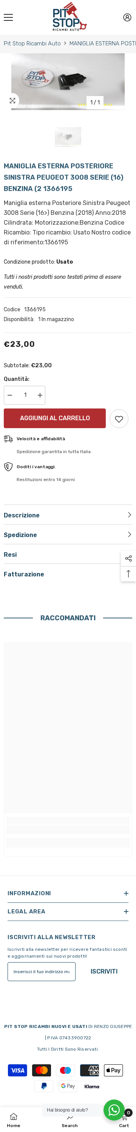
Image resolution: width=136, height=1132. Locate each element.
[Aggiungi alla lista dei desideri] (119, 418)
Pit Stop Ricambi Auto (32, 43)
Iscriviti (104, 971)
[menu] (8, 17)
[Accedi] (127, 17)
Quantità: (16, 379)
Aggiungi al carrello (53, 418)
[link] (68, 830)
